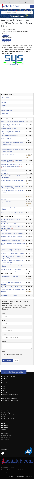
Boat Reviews (4, 433)
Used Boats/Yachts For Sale (8, 379)
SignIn (25, 2)
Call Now (5, 35)
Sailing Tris (4, 102)
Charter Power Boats (6, 407)
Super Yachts (4, 380)
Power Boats (4, 105)
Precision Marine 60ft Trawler (9, 295)
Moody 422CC (4, 170)
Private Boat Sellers (6, 435)
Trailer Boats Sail (6, 108)
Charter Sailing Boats (6, 405)
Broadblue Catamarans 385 (8, 224)
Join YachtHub (4, 427)
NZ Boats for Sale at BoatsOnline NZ (10, 400)
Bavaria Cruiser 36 (6, 138)
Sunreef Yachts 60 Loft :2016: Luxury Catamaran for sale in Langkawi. (11, 270)
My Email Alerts (5, 392)
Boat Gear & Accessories (7, 388)
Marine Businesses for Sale (8, 415)
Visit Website (5, 42)
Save (3, 351)
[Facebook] (2, 453)
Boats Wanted (5, 439)
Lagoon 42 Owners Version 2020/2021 (11, 240)
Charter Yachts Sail (6, 110)
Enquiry (4, 341)
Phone (4, 327)
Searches (13, 2)
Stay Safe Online (5, 443)
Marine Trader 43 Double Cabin (9, 276)
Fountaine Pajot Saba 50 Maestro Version (12, 253)
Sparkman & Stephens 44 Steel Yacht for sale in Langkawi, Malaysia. (12, 187)
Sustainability (4, 411)
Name (4, 313)
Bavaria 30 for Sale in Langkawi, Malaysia (12, 121)
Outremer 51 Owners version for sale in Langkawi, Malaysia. (12, 261)
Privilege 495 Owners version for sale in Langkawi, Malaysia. (12, 257)
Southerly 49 (4, 199)
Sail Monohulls (5, 97)
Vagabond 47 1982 (6, 202)
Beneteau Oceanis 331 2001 (8, 128)
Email (3, 320)
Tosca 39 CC (4, 147)
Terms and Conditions (7, 445)
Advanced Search (17, 16)
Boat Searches (5, 386)
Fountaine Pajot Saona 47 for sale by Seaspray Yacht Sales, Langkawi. (11, 250)
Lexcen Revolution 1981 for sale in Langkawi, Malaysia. (10, 132)
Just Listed (4, 382)
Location (4, 334)
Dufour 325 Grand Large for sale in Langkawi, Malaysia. (10, 125)
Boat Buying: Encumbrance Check (9, 394)
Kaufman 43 (4, 173)
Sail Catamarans (5, 100)
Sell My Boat (4, 2)
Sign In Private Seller (6, 437)
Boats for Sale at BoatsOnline (9, 398)
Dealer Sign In (4, 425)
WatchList (21, 2)
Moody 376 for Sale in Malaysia (9, 135)
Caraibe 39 (4, 231)
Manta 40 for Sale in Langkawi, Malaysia (12, 233)
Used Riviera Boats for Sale (8, 419)
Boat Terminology (6, 413)
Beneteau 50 (4, 195)
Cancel (16, 361)
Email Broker (6, 39)
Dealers (3, 423)
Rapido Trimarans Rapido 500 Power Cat (12, 287)
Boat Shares (4, 417)
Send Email (8, 361)
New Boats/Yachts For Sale (8, 377)
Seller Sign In (28, 476)
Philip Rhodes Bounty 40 (7, 154)
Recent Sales (4, 113)
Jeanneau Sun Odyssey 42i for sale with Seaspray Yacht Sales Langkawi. (12, 165)
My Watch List (4, 390)
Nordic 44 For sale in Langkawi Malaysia (12, 180)
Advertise (3, 429)
